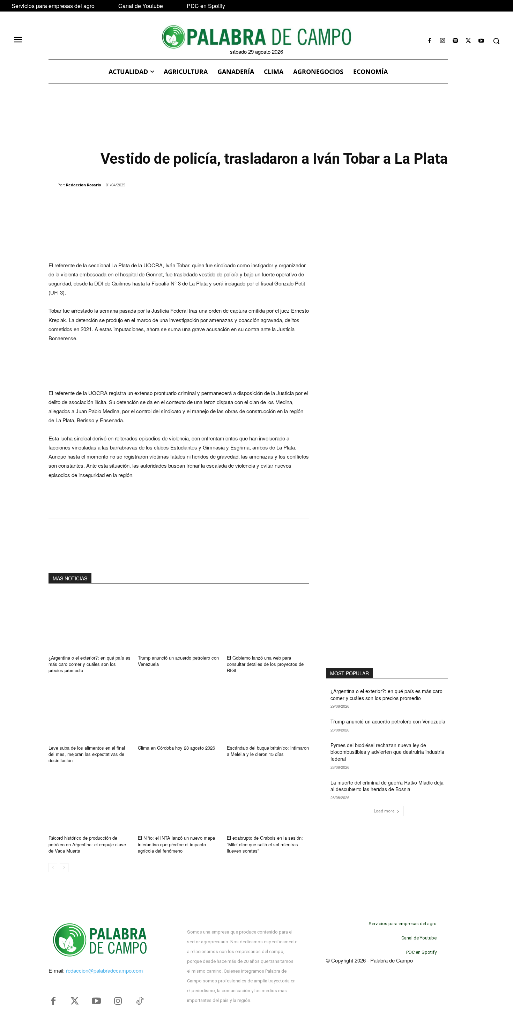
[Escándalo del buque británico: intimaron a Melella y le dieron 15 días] (268, 711)
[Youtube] (481, 41)
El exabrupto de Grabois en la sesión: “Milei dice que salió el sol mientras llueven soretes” (265, 844)
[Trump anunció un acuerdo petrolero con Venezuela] (179, 621)
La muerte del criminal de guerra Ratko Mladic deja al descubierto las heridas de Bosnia (387, 786)
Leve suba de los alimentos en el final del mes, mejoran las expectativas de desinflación (87, 754)
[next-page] (64, 867)
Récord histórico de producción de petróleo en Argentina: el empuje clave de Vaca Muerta (87, 844)
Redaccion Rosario (83, 184)
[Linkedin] (145, 203)
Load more (384, 811)
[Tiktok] (139, 1001)
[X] (468, 41)
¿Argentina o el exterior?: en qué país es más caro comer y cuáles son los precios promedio (90, 664)
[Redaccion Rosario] (53, 184)
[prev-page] (53, 867)
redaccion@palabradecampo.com (104, 970)
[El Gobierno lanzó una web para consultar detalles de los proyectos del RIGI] (268, 621)
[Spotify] (455, 41)
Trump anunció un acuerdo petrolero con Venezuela (178, 660)
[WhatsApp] (129, 203)
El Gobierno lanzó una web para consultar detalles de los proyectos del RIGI (266, 664)
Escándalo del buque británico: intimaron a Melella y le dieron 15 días (268, 750)
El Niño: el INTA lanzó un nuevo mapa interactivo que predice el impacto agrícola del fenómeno (176, 844)
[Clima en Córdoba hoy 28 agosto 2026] (179, 711)
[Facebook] (429, 41)
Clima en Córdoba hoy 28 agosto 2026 (176, 747)
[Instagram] (442, 41)
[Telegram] (161, 203)
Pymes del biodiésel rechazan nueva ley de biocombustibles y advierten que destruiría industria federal (387, 752)
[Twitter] (74, 1001)
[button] (496, 40)
